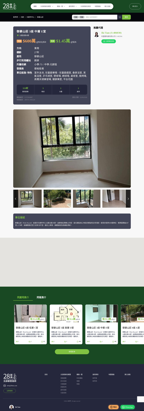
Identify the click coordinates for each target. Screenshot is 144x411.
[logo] (9, 6)
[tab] (76, 17)
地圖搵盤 (98, 6)
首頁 (35, 6)
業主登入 (135, 6)
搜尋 (126, 17)
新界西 (15, 17)
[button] (119, 17)
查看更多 (72, 351)
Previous (15, 199)
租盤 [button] (81, 17)
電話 (115, 407)
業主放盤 (107, 6)
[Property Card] (30, 324)
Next (128, 199)
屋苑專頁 (72, 6)
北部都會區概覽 (45, 6)
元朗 (22, 17)
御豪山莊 (40, 17)
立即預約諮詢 (110, 41)
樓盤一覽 (60, 6)
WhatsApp (129, 407)
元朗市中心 (30, 17)
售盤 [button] (75, 17)
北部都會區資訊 (86, 6)
